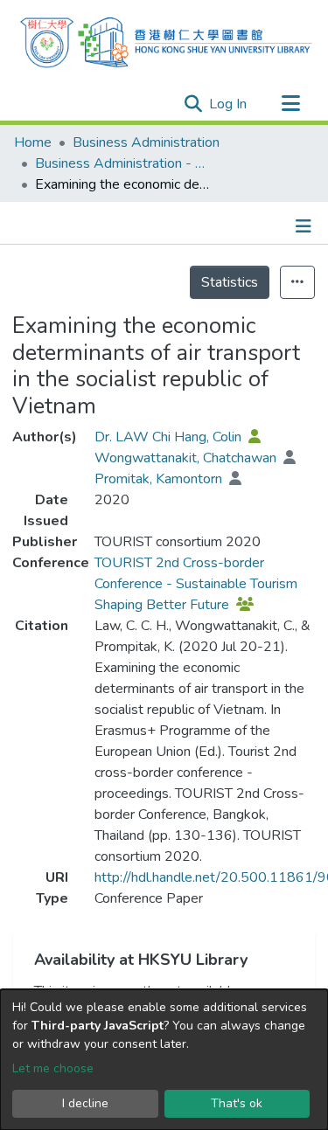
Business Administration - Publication (122, 163)
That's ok (236, 1103)
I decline (85, 1103)
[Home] (166, 40)
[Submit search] (193, 104)
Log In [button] (228, 104)
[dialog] (164, 1059)
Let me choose (53, 1068)
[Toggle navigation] (290, 104)
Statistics (229, 282)
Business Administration (146, 142)
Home (33, 142)
